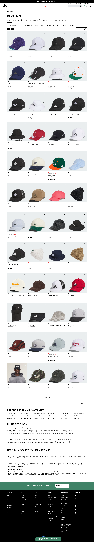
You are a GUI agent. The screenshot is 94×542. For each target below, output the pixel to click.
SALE (49, 6)
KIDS (33, 6)
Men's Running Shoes (39, 418)
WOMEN (28, 6)
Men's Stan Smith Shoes (39, 413)
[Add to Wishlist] (25, 33)
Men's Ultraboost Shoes (53, 415)
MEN (23, 6)
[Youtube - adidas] (81, 513)
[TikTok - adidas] (81, 509)
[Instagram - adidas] (81, 499)
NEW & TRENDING (62, 6)
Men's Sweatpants (78, 415)
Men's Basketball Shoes (26, 418)
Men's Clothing (64, 413)
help (73, 3)
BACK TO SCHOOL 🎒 (41, 6)
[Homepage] (5, 5)
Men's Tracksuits (24, 413)
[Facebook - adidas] (81, 496)
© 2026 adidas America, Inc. (47, 540)
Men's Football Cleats (79, 413)
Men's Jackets (51, 418)
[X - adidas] (81, 502)
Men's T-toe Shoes (11, 413)
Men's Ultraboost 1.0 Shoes (13, 415)
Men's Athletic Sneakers (12, 418)
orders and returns (78, 3)
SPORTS (54, 6)
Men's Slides (64, 418)
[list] (47, 25)
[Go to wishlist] (86, 6)
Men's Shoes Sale (51, 413)
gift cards (84, 3)
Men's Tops (76, 418)
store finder (69, 3)
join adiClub (89, 3)
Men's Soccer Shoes (25, 415)
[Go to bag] (89, 6)
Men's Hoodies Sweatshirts (40, 415)
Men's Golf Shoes (65, 415)
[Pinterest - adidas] (81, 506)
